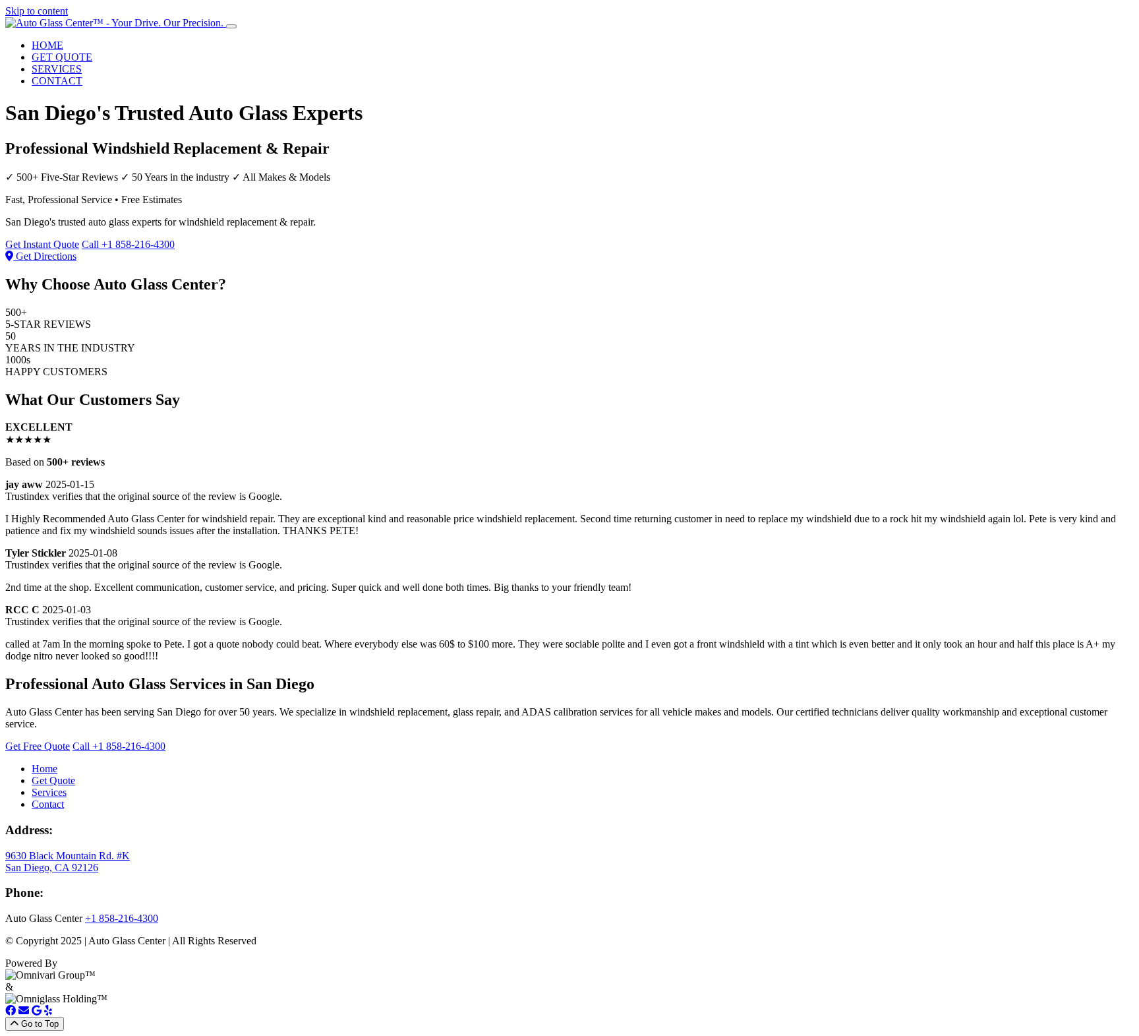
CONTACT (57, 80)
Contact (48, 804)
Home (44, 768)
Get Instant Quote (42, 244)
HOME (47, 45)
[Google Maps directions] (37, 1010)
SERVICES (57, 69)
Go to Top (38, 1024)
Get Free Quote (37, 746)
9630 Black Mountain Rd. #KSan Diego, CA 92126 (67, 861)
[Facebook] (10, 1010)
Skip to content (36, 10)
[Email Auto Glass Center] (23, 1010)
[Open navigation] (231, 26)
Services (49, 792)
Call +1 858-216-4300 (128, 244)
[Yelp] (48, 1010)
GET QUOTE (62, 57)
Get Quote (53, 780)
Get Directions (44, 256)
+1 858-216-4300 (121, 918)
